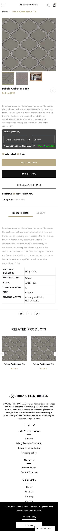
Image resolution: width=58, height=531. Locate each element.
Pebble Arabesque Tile (14, 364)
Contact (29, 438)
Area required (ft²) (12, 132)
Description (20, 213)
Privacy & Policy (29, 516)
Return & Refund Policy (29, 448)
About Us (29, 491)
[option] (29, 44)
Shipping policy (29, 452)
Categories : (8, 199)
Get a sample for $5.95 (29, 185)
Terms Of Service (29, 472)
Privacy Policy (29, 467)
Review (41, 213)
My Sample (46, 528)
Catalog (29, 496)
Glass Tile (19, 199)
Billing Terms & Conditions (29, 443)
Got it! (29, 525)
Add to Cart (29, 162)
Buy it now (29, 173)
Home (5, 11)
